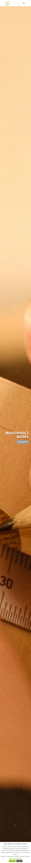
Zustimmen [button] (12, 860)
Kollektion (23, 442)
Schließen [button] (19, 860)
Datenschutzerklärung (15, 858)
